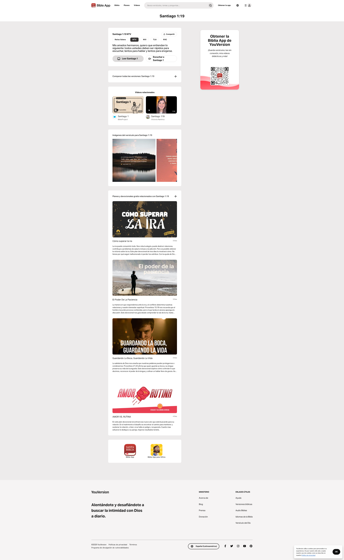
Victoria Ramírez (158, 119)
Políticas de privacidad (118, 544)
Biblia (116, 5)
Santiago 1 (126, 116)
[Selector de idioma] (237, 5)
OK (336, 552)
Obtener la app (224, 5)
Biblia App (130, 457)
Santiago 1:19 (160, 116)
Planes (127, 5)
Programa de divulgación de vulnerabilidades (110, 548)
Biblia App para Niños (156, 457)
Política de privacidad (308, 555)
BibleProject (123, 119)
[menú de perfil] (247, 5)
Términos (133, 544)
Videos (137, 5)
